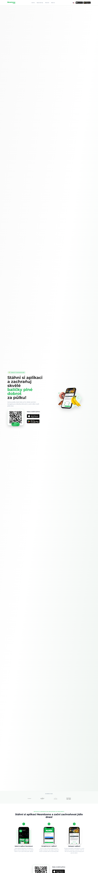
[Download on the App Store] (33, 416)
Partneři (47, 2)
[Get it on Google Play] (33, 421)
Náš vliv (53, 2)
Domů (33, 2)
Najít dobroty (40, 2)
